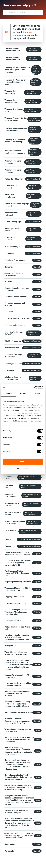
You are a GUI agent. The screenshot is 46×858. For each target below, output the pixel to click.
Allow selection (23, 469)
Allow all (23, 461)
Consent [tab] (8, 393)
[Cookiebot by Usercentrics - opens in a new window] (33, 387)
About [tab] (37, 393)
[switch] (40, 437)
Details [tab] (23, 393)
